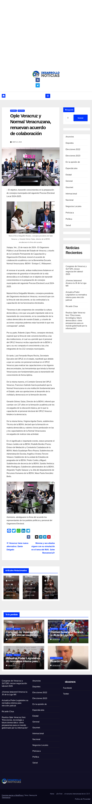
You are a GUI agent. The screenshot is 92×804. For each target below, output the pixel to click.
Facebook (67, 688)
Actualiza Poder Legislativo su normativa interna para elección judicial (23, 661)
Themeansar (6, 797)
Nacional (70, 200)
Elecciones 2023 (73, 156)
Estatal (13, 110)
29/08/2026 (12, 639)
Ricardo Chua (72, 306)
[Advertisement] (46, 16)
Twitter (66, 694)
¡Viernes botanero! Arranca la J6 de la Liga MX (76, 283)
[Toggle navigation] (47, 96)
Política (21, 110)
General (69, 181)
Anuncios (70, 137)
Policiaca (70, 213)
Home (52, 794)
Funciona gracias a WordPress (13, 795)
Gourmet (69, 187)
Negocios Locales (73, 206)
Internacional (71, 194)
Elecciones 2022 (73, 149)
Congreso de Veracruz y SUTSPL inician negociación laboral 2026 (23, 635)
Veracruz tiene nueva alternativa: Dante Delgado (17, 546)
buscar (80, 118)
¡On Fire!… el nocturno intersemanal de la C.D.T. (73, 794)
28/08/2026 (56, 639)
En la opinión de (73, 162)
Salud (68, 225)
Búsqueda (69, 110)
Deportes (70, 143)
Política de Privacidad (82, 799)
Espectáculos (71, 168)
